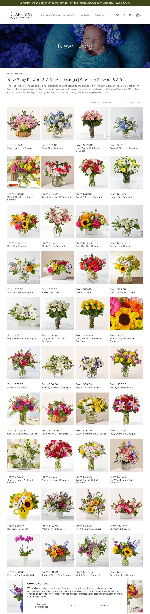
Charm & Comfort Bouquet (22, 433)
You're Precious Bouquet (55, 480)
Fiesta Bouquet (84, 292)
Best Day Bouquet (17, 246)
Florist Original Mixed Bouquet (122, 339)
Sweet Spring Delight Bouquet (87, 481)
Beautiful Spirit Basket (20, 148)
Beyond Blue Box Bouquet (22, 338)
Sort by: (95, 102)
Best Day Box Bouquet (88, 246)
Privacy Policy (38, 596)
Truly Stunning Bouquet (123, 433)
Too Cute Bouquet (120, 529)
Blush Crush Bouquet (53, 246)
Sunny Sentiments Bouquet (91, 433)
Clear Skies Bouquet (52, 148)
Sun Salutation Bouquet (20, 292)
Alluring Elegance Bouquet (56, 387)
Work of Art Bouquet (53, 529)
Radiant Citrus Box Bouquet (57, 575)
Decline (105, 605)
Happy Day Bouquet (121, 197)
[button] (70, 15)
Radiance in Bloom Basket (56, 433)
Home (10, 73)
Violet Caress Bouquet (88, 575)
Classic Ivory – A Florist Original (20, 481)
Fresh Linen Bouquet (121, 246)
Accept (73, 605)
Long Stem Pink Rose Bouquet (87, 149)
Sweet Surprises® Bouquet (56, 197)
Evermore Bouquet (17, 387)
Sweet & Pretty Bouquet (89, 197)
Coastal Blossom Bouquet (124, 148)
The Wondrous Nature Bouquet (122, 481)
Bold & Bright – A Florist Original (20, 198)
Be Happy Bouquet (17, 529)
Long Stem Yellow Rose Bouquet (89, 339)
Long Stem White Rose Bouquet (54, 339)
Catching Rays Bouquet (123, 575)
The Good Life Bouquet (88, 529)
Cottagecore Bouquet (122, 387)
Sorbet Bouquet (50, 292)
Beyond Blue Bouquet (88, 387)
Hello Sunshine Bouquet (123, 292)
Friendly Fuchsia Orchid (20, 575)
